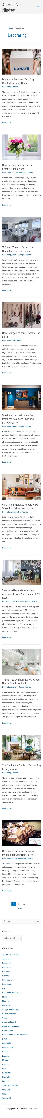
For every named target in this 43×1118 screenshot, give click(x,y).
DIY (13, 340)
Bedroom (6, 971)
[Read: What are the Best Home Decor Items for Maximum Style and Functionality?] (21, 397)
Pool (4, 1068)
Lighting (5, 1056)
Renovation (16, 512)
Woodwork (6, 1098)
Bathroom (6, 967)
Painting (5, 1064)
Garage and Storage (10, 1009)
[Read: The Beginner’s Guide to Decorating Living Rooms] (21, 747)
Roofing (5, 1081)
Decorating (6, 87)
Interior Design (18, 255)
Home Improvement (10, 1026)
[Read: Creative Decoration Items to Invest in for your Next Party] (21, 833)
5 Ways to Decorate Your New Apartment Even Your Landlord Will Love (21, 593)
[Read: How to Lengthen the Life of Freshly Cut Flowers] (21, 147)
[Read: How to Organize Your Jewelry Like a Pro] (21, 315)
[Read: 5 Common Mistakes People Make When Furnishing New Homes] (21, 487)
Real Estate (7, 1073)
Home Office (7, 1030)
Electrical (6, 997)
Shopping (6, 1090)
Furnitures (6, 1005)
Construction (7, 980)
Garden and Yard (19, 172)
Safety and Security (10, 1085)
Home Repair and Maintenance (15, 1035)
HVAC (4, 1039)
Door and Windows (10, 993)
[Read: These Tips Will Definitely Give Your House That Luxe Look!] (21, 662)
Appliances (6, 959)
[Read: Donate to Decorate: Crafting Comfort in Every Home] (21, 61)
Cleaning (5, 976)
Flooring (5, 1001)
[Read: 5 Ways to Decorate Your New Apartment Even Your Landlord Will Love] (21, 572)
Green (4, 1018)
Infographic (7, 1043)
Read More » (7, 123)
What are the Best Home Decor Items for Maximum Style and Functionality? (19, 418)
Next (21, 908)
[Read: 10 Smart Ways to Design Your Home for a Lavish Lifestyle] (21, 229)
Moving (5, 1060)
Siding (4, 1094)
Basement (6, 963)
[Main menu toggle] (38, 7)
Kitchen (5, 1052)
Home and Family (19, 858)
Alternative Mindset (11, 7)
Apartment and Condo (11, 601)
